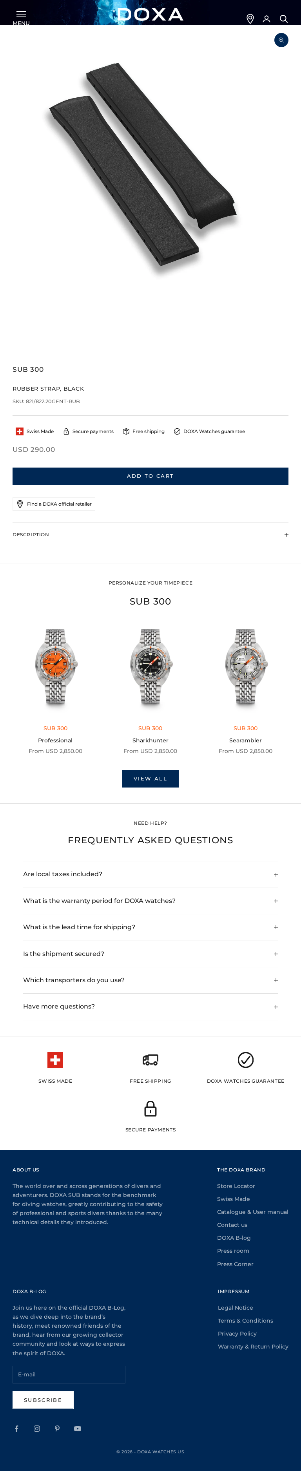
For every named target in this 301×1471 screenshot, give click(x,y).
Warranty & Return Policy (253, 1346)
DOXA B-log (234, 1237)
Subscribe (43, 1400)
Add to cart (150, 476)
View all (150, 778)
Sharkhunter (150, 740)
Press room (233, 1250)
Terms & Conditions (245, 1320)
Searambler (245, 740)
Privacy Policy (237, 1333)
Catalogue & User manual (252, 1211)
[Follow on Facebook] (16, 1429)
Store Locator (236, 1186)
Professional (55, 740)
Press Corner (235, 1264)
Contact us (232, 1224)
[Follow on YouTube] (78, 1429)
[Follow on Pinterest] (57, 1429)
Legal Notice (235, 1307)
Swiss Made (233, 1198)
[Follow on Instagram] (37, 1429)
